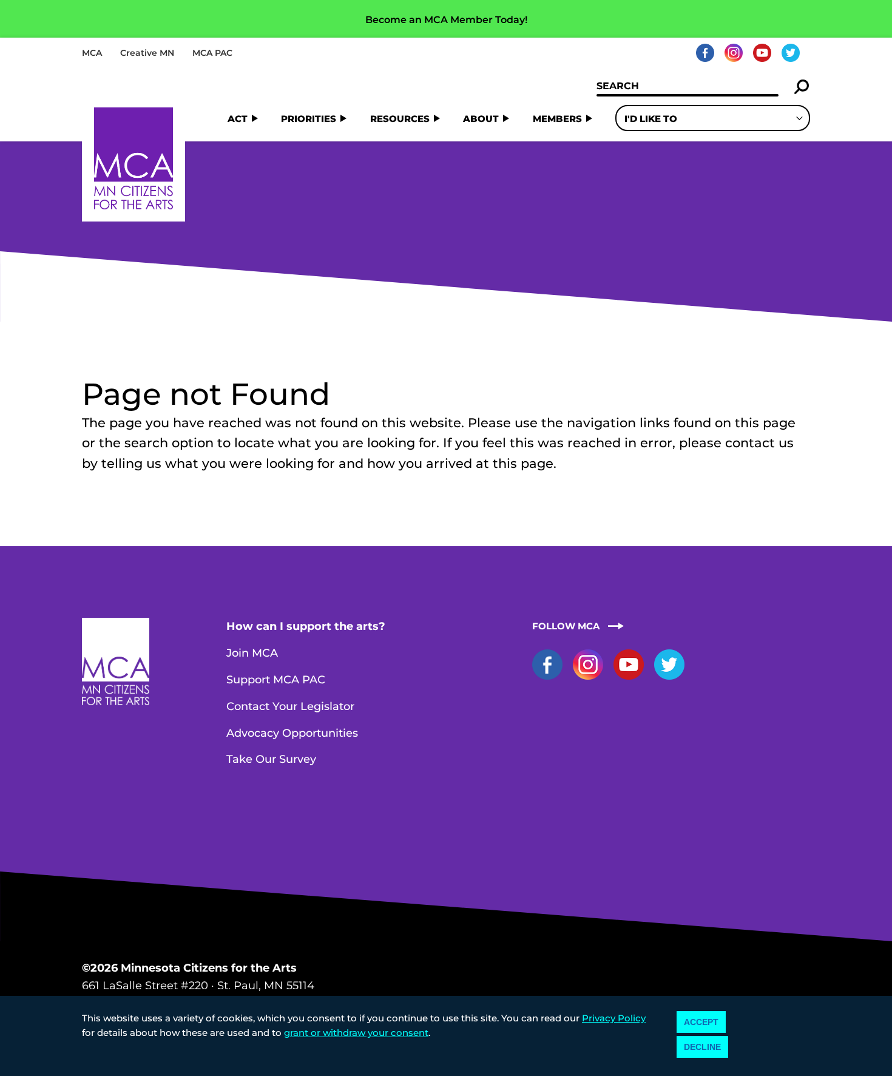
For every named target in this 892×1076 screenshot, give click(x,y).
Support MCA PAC (275, 679)
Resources (400, 118)
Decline (702, 1047)
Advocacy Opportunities (292, 733)
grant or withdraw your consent (356, 1032)
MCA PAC (212, 52)
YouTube (762, 53)
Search (802, 87)
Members (557, 118)
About (481, 118)
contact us (759, 442)
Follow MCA (566, 626)
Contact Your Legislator (290, 706)
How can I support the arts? (305, 626)
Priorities (308, 118)
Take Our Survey (271, 759)
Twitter (791, 53)
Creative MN (147, 52)
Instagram (734, 53)
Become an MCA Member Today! (446, 19)
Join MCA (252, 653)
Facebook (705, 53)
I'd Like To (650, 118)
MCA (92, 52)
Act (238, 118)
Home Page (133, 158)
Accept (701, 1022)
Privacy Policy (614, 1018)
